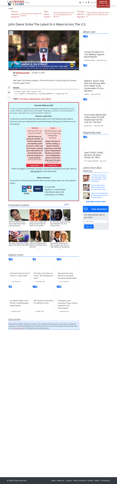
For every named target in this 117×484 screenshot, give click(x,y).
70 (84, 65)
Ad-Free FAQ (35, 171)
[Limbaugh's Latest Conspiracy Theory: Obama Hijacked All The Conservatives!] (68, 291)
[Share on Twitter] (9, 92)
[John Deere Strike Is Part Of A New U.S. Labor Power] (19, 264)
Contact (69, 480)
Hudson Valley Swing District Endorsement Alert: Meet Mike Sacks (98, 187)
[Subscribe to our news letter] (92, 2)
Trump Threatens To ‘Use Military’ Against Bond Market (94, 54)
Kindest (26, 193)
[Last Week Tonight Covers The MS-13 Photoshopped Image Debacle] (19, 291)
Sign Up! (89, 226)
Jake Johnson (88, 126)
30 (84, 99)
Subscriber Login (103, 5)
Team (53, 480)
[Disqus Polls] (43, 353)
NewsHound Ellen (22, 73)
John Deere (24, 99)
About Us (60, 480)
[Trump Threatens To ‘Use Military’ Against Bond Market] (96, 42)
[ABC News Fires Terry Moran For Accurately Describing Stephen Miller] (68, 264)
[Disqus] (43, 398)
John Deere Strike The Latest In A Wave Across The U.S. (47, 24)
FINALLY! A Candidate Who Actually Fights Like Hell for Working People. (99, 195)
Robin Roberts (35, 99)
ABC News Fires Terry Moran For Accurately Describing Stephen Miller (67, 275)
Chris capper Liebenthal (91, 161)
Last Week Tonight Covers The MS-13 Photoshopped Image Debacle (19, 303)
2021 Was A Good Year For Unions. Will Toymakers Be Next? (43, 275)
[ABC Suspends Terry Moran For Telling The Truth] (43, 291)
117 (34, 286)
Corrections (105, 480)
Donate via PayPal (38, 189)
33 (10, 259)
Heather (86, 94)
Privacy (90, 480)
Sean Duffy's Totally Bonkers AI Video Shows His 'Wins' (93, 155)
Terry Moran (46, 99)
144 (58, 259)
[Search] (95, 2)
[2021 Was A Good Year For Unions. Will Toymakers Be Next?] (43, 264)
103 (85, 36)
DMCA (96, 480)
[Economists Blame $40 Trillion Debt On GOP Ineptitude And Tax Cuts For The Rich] (96, 105)
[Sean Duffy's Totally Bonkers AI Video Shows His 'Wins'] (96, 143)
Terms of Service (18, 328)
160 (58, 286)
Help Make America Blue (96, 201)
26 (84, 137)
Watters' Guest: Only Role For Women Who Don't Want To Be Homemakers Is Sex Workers (94, 85)
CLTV (27, 3)
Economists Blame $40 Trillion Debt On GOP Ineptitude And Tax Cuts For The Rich (95, 118)
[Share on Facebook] (9, 87)
